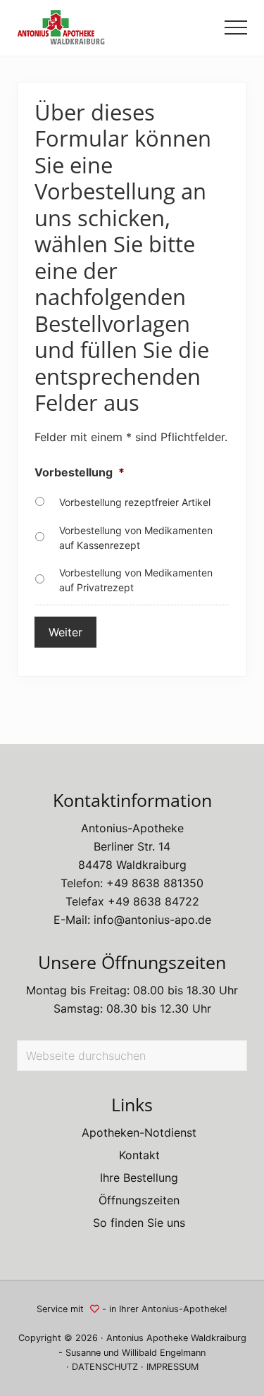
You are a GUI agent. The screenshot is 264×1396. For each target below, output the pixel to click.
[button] (235, 27)
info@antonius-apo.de (152, 920)
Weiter (65, 632)
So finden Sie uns (139, 1223)
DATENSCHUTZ (105, 1366)
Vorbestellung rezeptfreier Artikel (134, 502)
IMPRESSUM (172, 1366)
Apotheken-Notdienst (139, 1132)
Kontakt (139, 1155)
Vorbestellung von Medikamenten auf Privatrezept (136, 580)
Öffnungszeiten (139, 1200)
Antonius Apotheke (147, 1338)
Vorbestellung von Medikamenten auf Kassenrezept (136, 537)
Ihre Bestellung (139, 1177)
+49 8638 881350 (154, 883)
